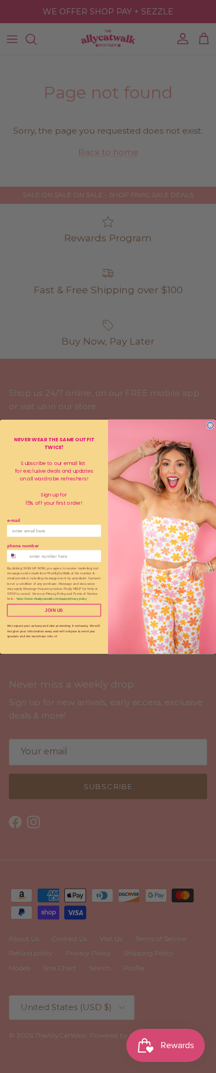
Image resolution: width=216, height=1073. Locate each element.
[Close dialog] (210, 425)
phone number (23, 545)
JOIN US (54, 609)
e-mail (13, 519)
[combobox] (16, 556)
